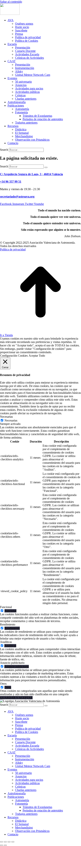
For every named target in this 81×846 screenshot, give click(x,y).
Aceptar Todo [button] (37, 355)
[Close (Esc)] (1, 841)
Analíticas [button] (6, 642)
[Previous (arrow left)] (1, 845)
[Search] (45, 167)
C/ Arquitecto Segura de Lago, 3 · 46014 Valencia (31, 174)
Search (4, 149)
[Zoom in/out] (12, 841)
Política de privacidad (13, 249)
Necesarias (11, 420)
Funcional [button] (6, 607)
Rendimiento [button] (7, 624)
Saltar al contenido (11, 1)
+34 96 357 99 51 (10, 181)
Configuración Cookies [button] (14, 355)
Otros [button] (3, 683)
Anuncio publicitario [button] (12, 662)
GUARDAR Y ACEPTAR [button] (16, 697)
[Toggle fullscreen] (9, 841)
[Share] (5, 841)
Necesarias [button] (6, 416)
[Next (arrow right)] (5, 845)
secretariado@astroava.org (17, 196)
